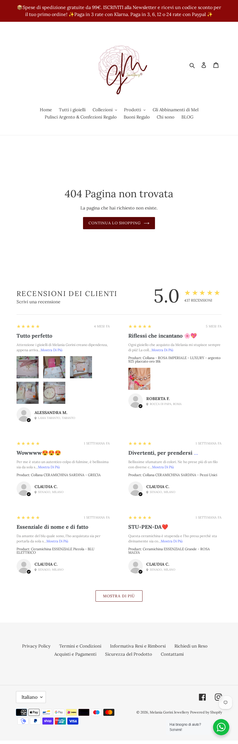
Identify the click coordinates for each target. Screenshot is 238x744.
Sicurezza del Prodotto (128, 654)
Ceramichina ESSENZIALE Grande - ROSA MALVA (169, 551)
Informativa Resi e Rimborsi (138, 646)
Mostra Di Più (51, 350)
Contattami (172, 654)
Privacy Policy (36, 646)
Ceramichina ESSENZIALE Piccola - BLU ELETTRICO (55, 551)
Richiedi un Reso (191, 646)
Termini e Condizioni (80, 646)
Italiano (29, 697)
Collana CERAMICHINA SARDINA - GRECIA (66, 475)
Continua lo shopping (115, 222)
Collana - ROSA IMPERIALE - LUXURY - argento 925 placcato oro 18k (174, 359)
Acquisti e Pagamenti (75, 654)
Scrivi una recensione (38, 301)
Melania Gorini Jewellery (169, 712)
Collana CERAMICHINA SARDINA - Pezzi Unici (180, 475)
